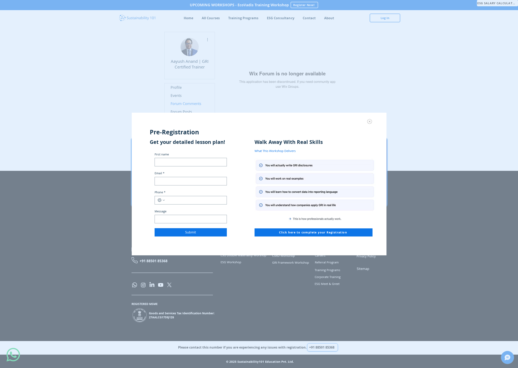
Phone (160, 192)
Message (161, 211)
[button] (370, 121)
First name (162, 154)
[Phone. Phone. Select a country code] (161, 200)
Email (160, 173)
